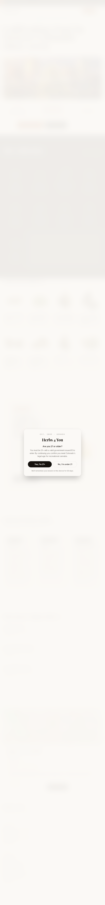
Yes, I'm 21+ (40, 464)
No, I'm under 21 (65, 464)
